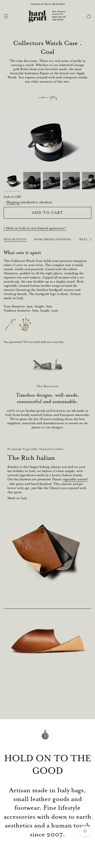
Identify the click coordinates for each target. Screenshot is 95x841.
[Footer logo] (47, 738)
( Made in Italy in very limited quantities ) (35, 228)
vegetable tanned (75, 479)
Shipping (13, 202)
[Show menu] (6, 16)
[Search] (13, 16)
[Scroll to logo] (47, 365)
